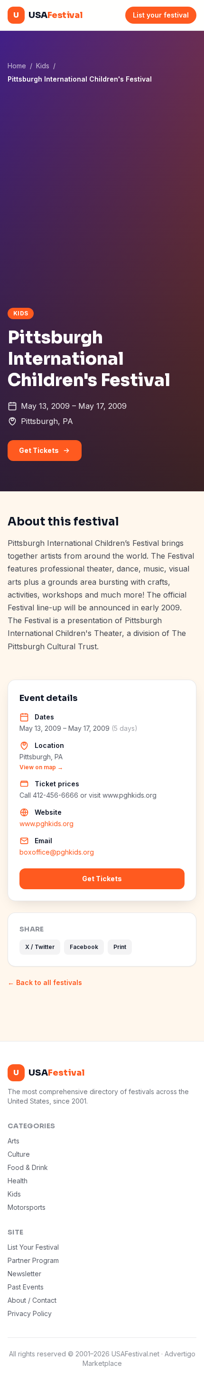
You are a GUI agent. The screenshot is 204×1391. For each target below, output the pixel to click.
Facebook (84, 946)
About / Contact (32, 1300)
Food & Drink (28, 1167)
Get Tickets (39, 450)
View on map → (41, 767)
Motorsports (27, 1207)
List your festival (161, 15)
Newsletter (24, 1274)
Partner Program (33, 1260)
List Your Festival (33, 1247)
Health (18, 1181)
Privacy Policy (30, 1313)
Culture (19, 1154)
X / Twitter (40, 946)
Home (17, 66)
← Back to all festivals (45, 982)
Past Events (26, 1287)
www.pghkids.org (46, 824)
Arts (13, 1141)
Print (119, 946)
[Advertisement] (102, 195)
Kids (42, 66)
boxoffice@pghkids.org (56, 852)
